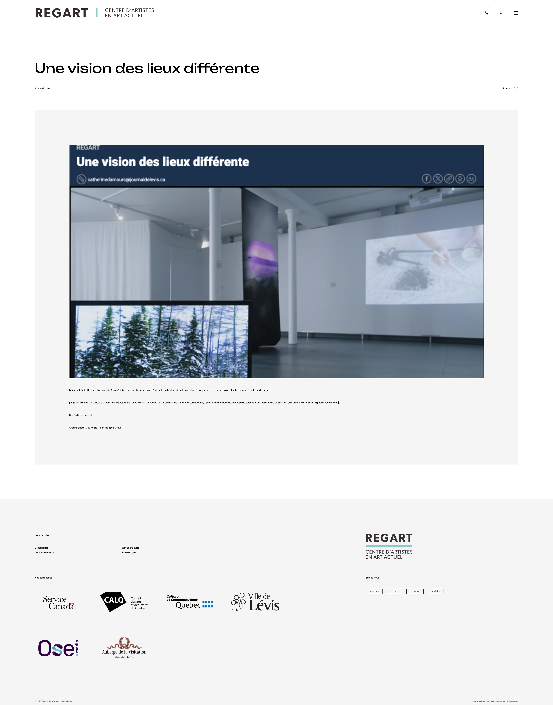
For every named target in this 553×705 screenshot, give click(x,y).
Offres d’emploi (131, 548)
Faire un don (129, 553)
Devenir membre (44, 553)
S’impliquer (41, 548)
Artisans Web (512, 701)
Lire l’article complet (80, 415)
